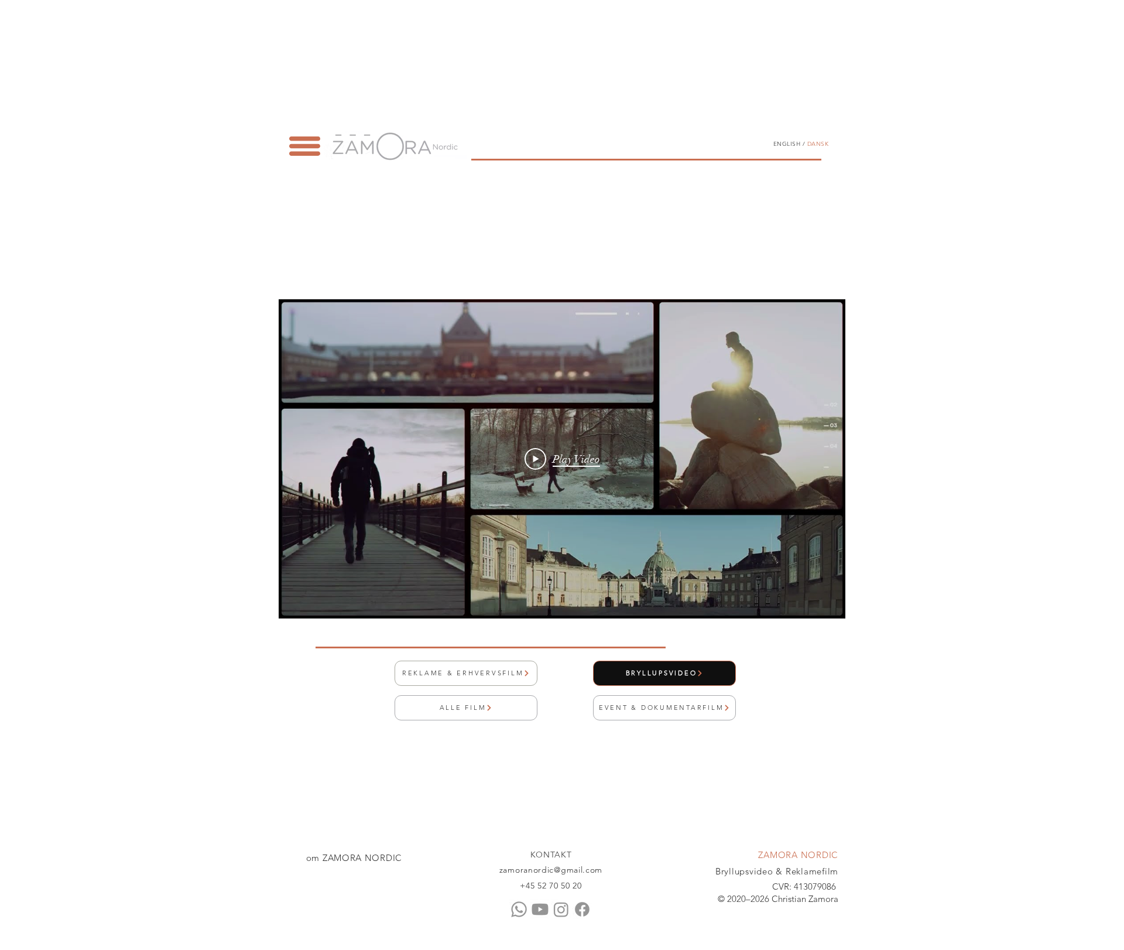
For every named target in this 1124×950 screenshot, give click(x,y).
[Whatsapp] (519, 909)
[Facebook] (582, 909)
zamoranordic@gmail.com (550, 869)
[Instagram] (561, 909)
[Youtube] (540, 909)
